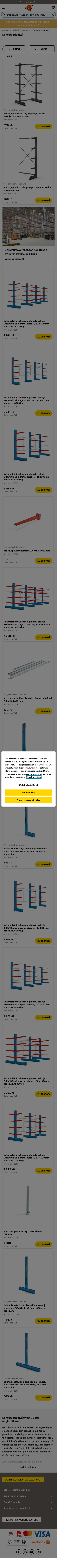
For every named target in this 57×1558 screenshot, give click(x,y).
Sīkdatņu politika (33, 777)
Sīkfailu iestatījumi (28, 785)
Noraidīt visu (28, 792)
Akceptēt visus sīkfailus (28, 800)
